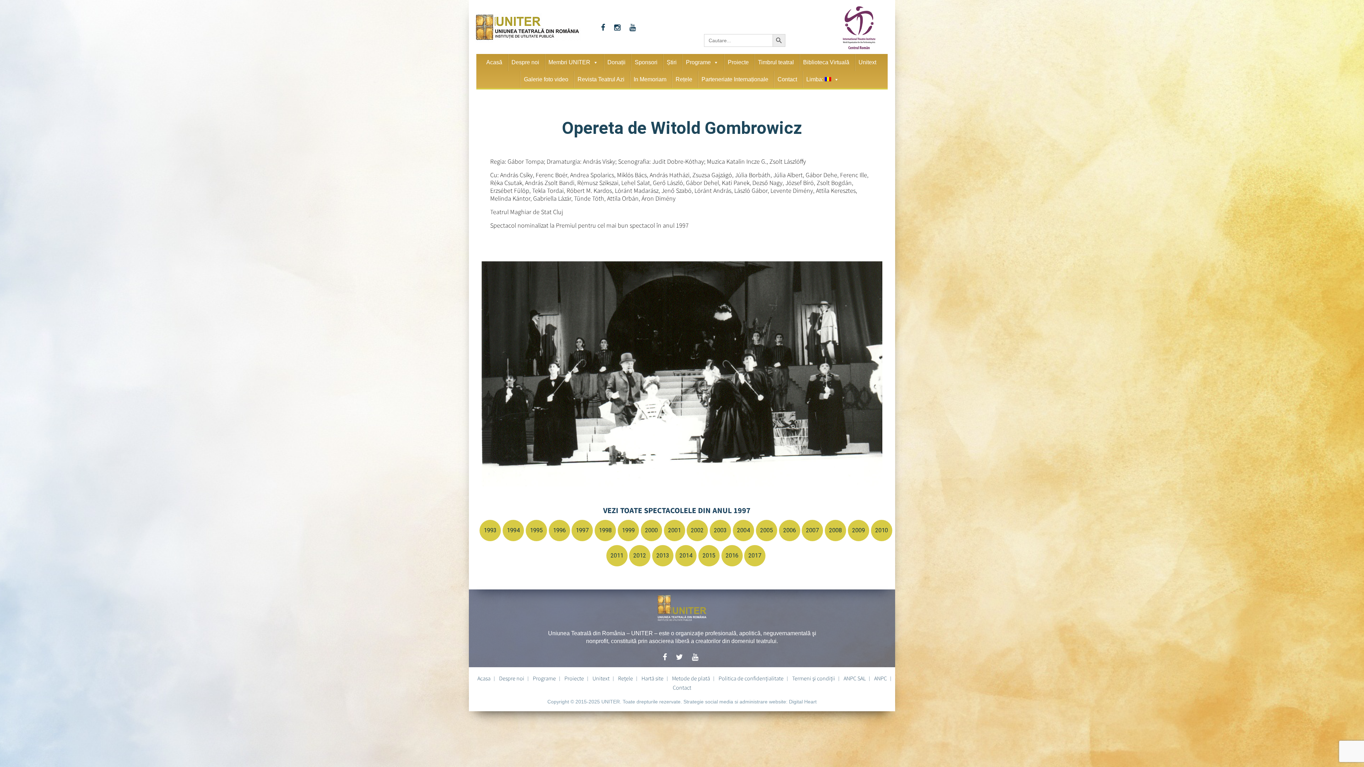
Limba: (815, 79)
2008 (835, 530)
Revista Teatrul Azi (601, 79)
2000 (651, 530)
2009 (858, 530)
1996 (559, 530)
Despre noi (525, 62)
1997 (582, 530)
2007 (812, 530)
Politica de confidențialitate (751, 678)
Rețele (684, 79)
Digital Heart (803, 702)
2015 (709, 555)
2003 (720, 530)
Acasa (484, 678)
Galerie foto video (546, 79)
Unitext (867, 62)
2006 (789, 530)
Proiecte (738, 62)
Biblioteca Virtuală (826, 62)
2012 (639, 555)
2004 (743, 530)
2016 (732, 555)
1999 (628, 530)
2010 (881, 530)
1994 (513, 530)
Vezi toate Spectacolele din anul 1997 (677, 510)
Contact (787, 79)
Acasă (494, 62)
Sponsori (646, 62)
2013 (662, 555)
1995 (536, 530)
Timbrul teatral (776, 62)
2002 (697, 530)
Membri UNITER (569, 62)
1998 (605, 530)
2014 (686, 555)
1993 (490, 530)
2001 (674, 530)
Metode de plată (691, 678)
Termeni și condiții (813, 678)
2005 (766, 530)
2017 (754, 555)
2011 (617, 555)
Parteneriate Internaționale (735, 79)
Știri (672, 62)
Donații (616, 62)
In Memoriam (650, 79)
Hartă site (653, 678)
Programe (698, 62)
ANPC (880, 678)
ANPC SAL (855, 678)
